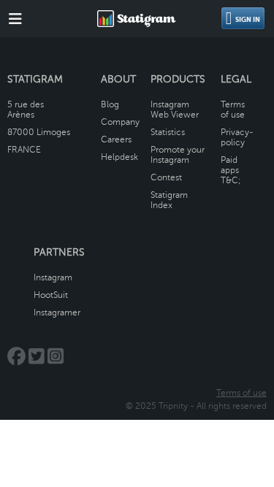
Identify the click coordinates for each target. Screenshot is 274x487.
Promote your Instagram (178, 155)
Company (120, 122)
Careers (116, 139)
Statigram (35, 79)
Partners (59, 252)
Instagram (53, 277)
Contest (166, 177)
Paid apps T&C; (231, 170)
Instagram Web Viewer (175, 109)
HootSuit (51, 295)
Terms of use (233, 109)
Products (178, 79)
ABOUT (118, 79)
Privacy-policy (237, 137)
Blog (110, 104)
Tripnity (173, 406)
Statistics (168, 132)
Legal (236, 79)
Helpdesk (119, 157)
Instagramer (57, 312)
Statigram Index (169, 200)
